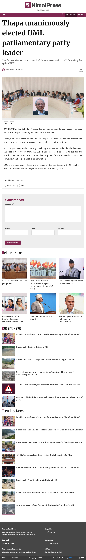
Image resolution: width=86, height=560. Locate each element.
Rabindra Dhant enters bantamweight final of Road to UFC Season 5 (47, 467)
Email (34, 228)
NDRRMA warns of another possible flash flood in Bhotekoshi (45, 505)
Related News (12, 253)
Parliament (11, 185)
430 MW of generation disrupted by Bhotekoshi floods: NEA (44, 455)
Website (61, 228)
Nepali (80, 14)
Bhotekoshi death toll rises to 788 (32, 347)
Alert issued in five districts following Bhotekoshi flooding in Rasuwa (49, 442)
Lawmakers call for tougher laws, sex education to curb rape (12, 319)
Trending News (13, 411)
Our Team (15, 558)
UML (22, 185)
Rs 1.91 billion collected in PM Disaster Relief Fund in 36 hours (45, 493)
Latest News (70, 14)
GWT (70, 558)
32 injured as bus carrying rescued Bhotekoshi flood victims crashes (48, 385)
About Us (5, 558)
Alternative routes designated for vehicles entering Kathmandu (46, 359)
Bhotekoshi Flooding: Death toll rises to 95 (36, 480)
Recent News (12, 328)
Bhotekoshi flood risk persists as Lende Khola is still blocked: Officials (49, 430)
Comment (9, 204)
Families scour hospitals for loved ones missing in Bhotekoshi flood (48, 334)
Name (8, 228)
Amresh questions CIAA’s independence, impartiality (70, 319)
